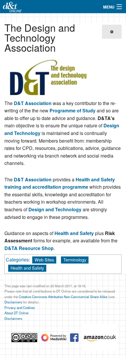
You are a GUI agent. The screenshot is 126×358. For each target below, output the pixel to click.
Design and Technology (54, 209)
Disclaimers (13, 302)
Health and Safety (74, 233)
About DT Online (16, 312)
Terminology (74, 259)
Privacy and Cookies (19, 307)
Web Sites (44, 259)
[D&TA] (48, 77)
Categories (17, 259)
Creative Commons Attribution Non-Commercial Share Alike (63, 296)
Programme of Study (73, 110)
